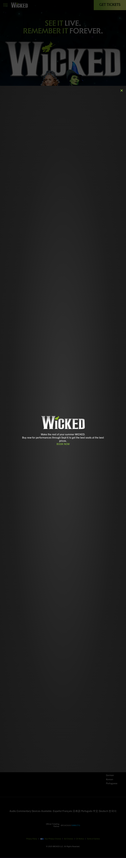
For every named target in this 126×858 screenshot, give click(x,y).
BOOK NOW (63, 443)
